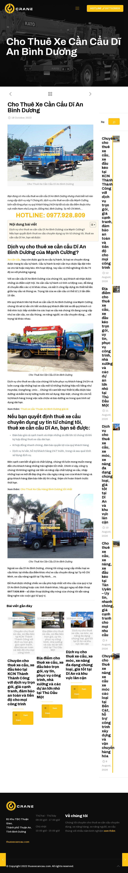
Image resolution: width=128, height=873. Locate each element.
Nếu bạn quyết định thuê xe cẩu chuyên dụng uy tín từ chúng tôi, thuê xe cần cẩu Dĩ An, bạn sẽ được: (51, 235)
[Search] (114, 121)
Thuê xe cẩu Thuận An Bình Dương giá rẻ (44, 409)
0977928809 (105, 8)
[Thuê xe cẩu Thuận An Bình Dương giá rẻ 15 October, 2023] (3, 859)
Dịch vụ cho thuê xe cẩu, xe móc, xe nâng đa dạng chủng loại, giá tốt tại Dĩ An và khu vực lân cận (79, 665)
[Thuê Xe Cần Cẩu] (18, 8)
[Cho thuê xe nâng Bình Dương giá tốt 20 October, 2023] (125, 859)
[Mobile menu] (77, 8)
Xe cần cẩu (14, 259)
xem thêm (109, 831)
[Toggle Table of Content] (91, 224)
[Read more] (22, 718)
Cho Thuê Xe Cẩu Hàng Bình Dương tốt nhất (46, 489)
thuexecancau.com (17, 842)
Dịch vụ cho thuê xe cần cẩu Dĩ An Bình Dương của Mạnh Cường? (47, 229)
